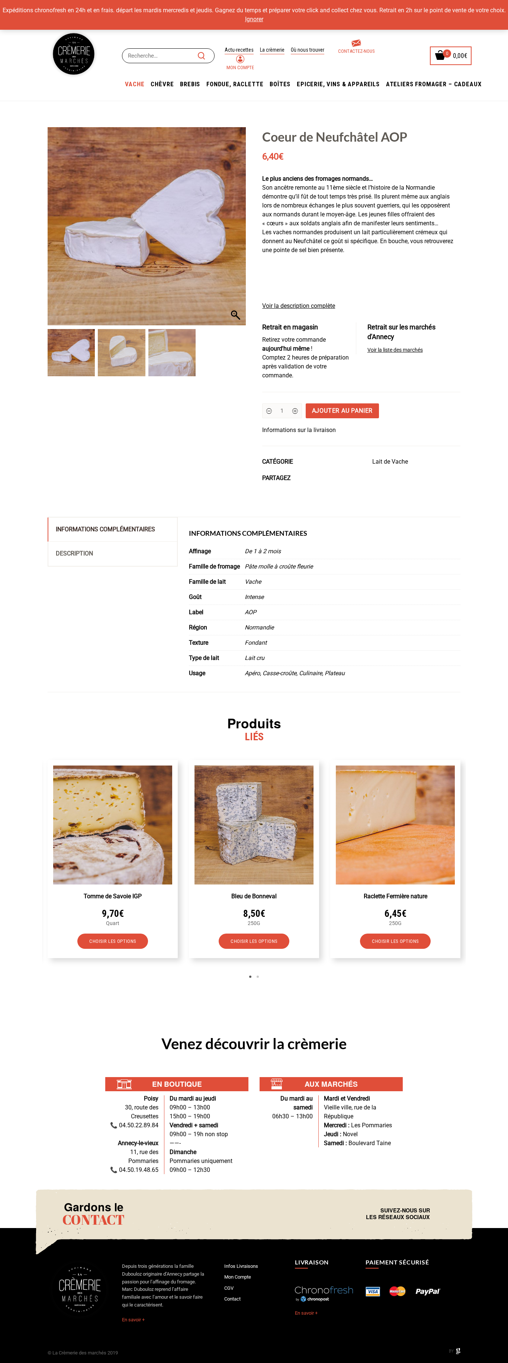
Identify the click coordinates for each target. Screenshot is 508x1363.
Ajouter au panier (342, 410)
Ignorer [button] (254, 19)
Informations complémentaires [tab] (105, 529)
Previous (36, 868)
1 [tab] (250, 976)
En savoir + (133, 1319)
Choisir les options (112, 941)
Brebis (190, 84)
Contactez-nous (356, 51)
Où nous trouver (307, 50)
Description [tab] (74, 553)
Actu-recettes (239, 50)
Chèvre (162, 84)
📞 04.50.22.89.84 (134, 1125)
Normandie (259, 627)
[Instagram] (443, 1213)
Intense (254, 596)
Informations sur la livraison (299, 430)
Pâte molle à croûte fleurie (279, 566)
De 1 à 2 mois (263, 551)
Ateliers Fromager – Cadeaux (434, 84)
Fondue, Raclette (234, 84)
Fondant (256, 642)
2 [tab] (257, 976)
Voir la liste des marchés (395, 350)
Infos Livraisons (241, 1266)
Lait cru (254, 657)
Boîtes (280, 84)
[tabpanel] (112, 859)
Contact (232, 1299)
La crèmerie (272, 50)
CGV (229, 1288)
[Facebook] (437, 1213)
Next (471, 868)
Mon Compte (240, 67)
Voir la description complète (298, 305)
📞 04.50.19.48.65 (134, 1169)
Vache (134, 84)
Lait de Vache (390, 461)
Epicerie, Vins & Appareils (338, 84)
